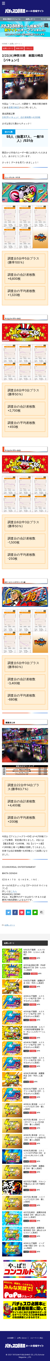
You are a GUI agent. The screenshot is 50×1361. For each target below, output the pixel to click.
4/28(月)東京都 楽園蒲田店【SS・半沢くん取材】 (33, 1075)
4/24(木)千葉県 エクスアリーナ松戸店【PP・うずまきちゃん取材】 (34, 1044)
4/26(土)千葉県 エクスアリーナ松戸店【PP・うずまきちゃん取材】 (34, 998)
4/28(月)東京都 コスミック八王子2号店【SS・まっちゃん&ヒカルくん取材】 (34, 1154)
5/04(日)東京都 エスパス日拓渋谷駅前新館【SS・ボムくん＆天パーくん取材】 (34, 1030)
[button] (25, 29)
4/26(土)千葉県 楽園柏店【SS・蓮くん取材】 (33, 1167)
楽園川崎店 (13, 107)
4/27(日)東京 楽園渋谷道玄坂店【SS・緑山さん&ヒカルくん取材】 (34, 1214)
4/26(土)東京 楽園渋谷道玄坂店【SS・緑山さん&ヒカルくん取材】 (34, 1230)
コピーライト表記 (36, 1338)
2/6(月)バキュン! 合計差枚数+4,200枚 (21, 117)
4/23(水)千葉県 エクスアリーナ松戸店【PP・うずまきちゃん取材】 (34, 1060)
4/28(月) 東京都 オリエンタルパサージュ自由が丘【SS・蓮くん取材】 (34, 1137)
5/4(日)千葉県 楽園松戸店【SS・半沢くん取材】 (34, 981)
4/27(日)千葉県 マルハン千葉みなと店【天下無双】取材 (34, 1183)
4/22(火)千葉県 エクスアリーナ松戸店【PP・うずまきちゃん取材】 (34, 1091)
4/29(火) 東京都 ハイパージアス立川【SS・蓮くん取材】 (34, 1106)
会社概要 (10, 1338)
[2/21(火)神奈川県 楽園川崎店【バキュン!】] (28, 912)
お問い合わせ (22, 1338)
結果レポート (30, 19)
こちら (14, 891)
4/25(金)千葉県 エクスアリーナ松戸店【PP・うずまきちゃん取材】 (34, 1013)
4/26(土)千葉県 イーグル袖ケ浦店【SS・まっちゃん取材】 (34, 1245)
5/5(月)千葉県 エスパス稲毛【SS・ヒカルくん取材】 (34, 952)
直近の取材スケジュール (12, 19)
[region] (25, 29)
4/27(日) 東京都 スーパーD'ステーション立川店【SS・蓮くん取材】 (34, 1122)
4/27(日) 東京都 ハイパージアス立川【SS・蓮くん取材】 (34, 1199)
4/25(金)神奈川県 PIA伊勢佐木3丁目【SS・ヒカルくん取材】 (34, 967)
